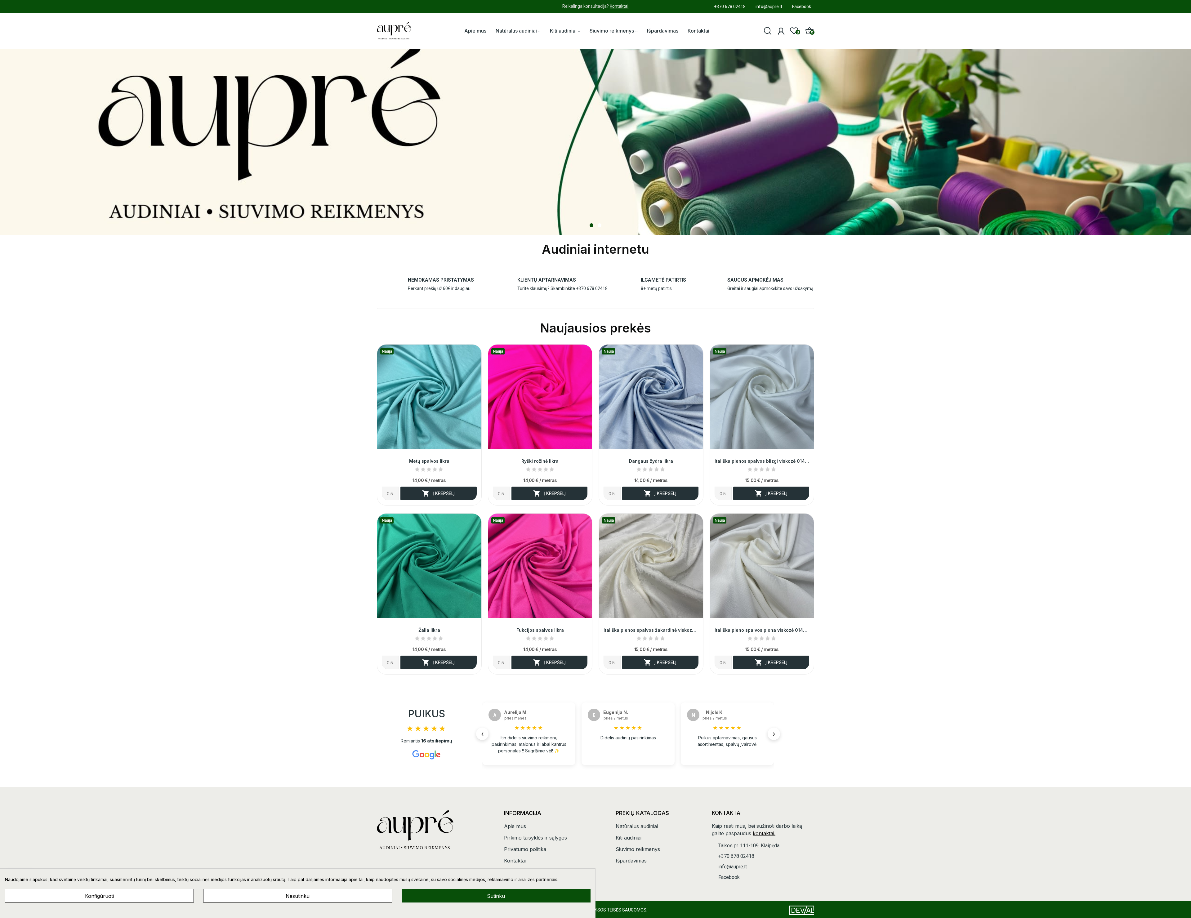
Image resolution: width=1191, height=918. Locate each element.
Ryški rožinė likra (540, 461)
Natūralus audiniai (637, 826)
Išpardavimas (631, 861)
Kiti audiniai (628, 838)
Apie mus (515, 826)
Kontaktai (619, 6)
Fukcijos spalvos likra (540, 630)
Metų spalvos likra (429, 461)
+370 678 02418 (592, 288)
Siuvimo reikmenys (638, 849)
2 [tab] (599, 225)
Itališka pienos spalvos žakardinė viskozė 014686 (651, 630)
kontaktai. (764, 833)
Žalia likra (429, 630)
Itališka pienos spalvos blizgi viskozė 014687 (762, 461)
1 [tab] (591, 225)
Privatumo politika (525, 849)
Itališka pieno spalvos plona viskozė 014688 (762, 630)
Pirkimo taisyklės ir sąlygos (535, 838)
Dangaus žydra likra (651, 461)
